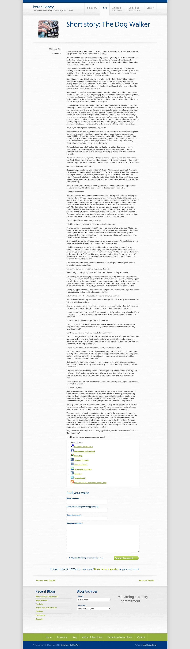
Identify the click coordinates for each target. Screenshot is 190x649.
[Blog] (104, 9)
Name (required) (73, 498)
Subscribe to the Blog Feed (70, 645)
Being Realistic (42, 600)
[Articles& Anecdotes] (117, 9)
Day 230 (146, 581)
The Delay (39, 604)
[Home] (49, 637)
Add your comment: (74, 523)
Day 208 (45, 581)
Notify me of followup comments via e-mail (86, 558)
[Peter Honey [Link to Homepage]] (53, 5)
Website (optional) (74, 515)
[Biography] (92, 9)
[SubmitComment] (127, 558)
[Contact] (150, 9)
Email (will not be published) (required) (82, 507)
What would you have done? (47, 597)
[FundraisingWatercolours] (134, 9)
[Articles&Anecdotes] (92, 637)
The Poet (39, 611)
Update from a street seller (46, 608)
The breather (41, 615)
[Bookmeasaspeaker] (106, 569)
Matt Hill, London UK (150, 645)
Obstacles (39, 619)
